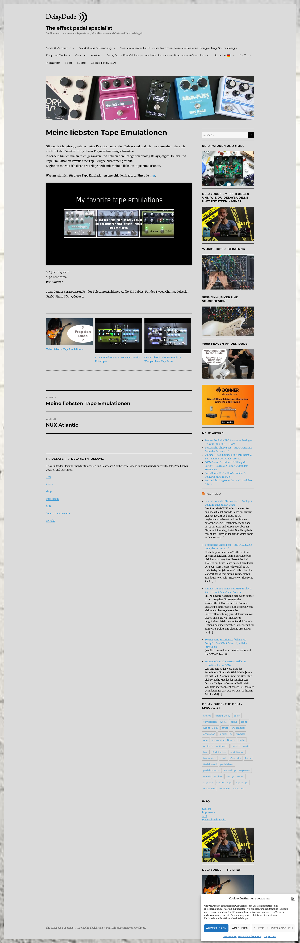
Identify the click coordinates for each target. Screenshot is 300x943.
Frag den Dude (56, 55)
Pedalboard (210, 764)
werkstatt (238, 788)
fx (231, 733)
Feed (68, 62)
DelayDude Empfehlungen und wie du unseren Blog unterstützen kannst (158, 55)
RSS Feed (213, 494)
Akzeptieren (216, 928)
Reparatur (245, 770)
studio (220, 782)
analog (207, 715)
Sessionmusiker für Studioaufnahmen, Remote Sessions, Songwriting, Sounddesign (178, 48)
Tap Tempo (242, 782)
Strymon (208, 782)
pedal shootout (211, 770)
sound (240, 776)
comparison (210, 721)
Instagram (53, 62)
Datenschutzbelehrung (250, 936)
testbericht (209, 788)
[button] (293, 898)
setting (230, 776)
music (223, 758)
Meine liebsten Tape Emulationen (65, 349)
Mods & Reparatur (58, 48)
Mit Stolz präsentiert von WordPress (126, 927)
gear (206, 740)
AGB (48, 506)
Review (218, 776)
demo (233, 721)
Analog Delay (222, 715)
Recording (230, 770)
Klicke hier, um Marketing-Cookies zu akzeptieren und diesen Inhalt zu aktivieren (119, 223)
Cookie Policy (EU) (103, 62)
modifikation (237, 752)
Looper (236, 746)
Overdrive (235, 758)
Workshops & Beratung (95, 48)
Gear (78, 55)
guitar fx (208, 746)
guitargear (222, 746)
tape (229, 782)
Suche (81, 62)
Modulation (209, 758)
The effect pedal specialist (79, 28)
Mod (205, 752)
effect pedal (238, 727)
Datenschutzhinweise (58, 513)
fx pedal (240, 733)
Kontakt (96, 55)
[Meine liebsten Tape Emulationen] (69, 331)
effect (225, 727)
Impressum (270, 936)
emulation (209, 733)
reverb (207, 776)
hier (152, 175)
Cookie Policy (229, 936)
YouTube (245, 55)
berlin (237, 715)
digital (244, 721)
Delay (223, 721)
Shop (49, 491)
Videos (49, 484)
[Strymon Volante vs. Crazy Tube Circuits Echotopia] (118, 335)
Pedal (248, 758)
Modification (219, 752)
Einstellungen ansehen (273, 928)
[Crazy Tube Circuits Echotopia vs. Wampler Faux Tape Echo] (167, 335)
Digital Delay (210, 727)
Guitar (241, 740)
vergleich (224, 788)
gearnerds (218, 740)
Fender (223, 733)
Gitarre (231, 740)
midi (246, 746)
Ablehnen (240, 928)
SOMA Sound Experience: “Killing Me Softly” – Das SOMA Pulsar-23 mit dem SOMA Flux (226, 466)
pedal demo (227, 764)
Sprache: (221, 55)
